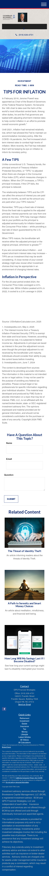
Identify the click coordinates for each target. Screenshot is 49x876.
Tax (24, 729)
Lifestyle (24, 734)
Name (9, 443)
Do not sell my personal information (17, 782)
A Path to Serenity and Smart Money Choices (24, 605)
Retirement (24, 718)
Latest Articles (25, 737)
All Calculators (24, 742)
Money (24, 731)
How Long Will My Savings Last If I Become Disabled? (24, 660)
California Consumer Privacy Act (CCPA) (29, 778)
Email (9, 458)
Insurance (24, 726)
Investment (24, 721)
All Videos (24, 739)
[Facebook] (23, 28)
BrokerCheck (6, 747)
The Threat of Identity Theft (24, 551)
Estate (24, 723)
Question (8, 474)
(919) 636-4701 (26, 34)
